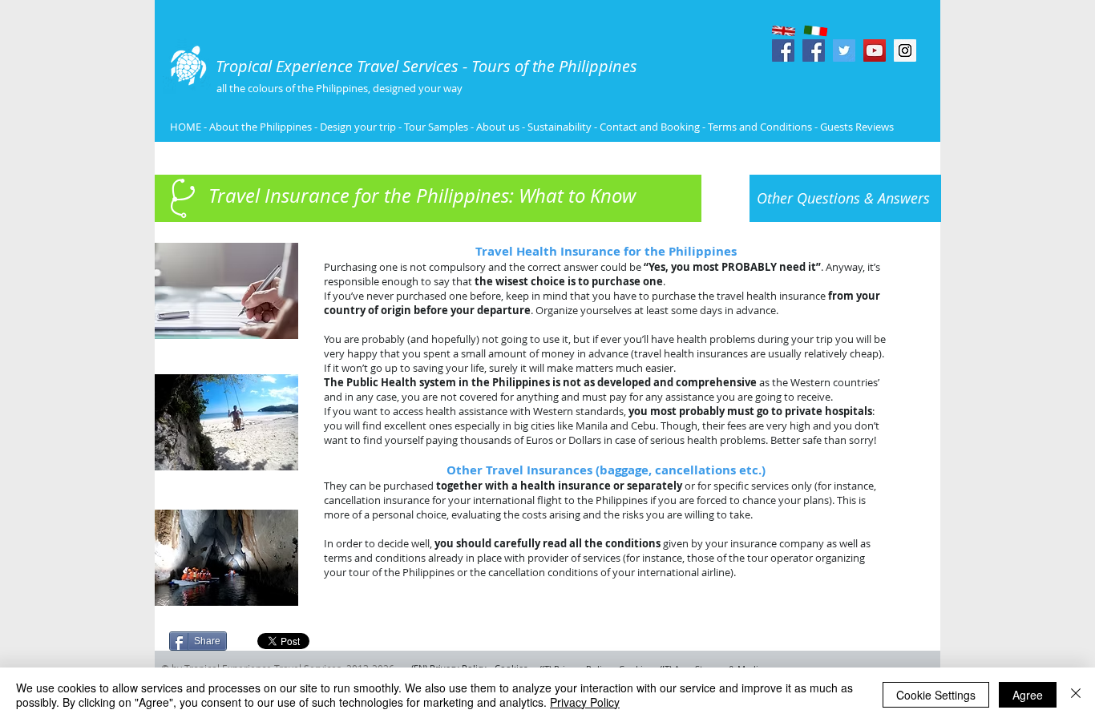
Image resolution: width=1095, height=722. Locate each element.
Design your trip (358, 126)
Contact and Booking (650, 126)
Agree (1027, 695)
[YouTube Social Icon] (874, 50)
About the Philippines (260, 126)
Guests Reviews (856, 126)
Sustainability (559, 126)
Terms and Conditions (761, 126)
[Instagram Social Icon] (905, 50)
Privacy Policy (585, 702)
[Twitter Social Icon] (844, 50)
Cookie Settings (936, 695)
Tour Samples (436, 126)
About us (497, 126)
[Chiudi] (1075, 694)
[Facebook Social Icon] (783, 50)
